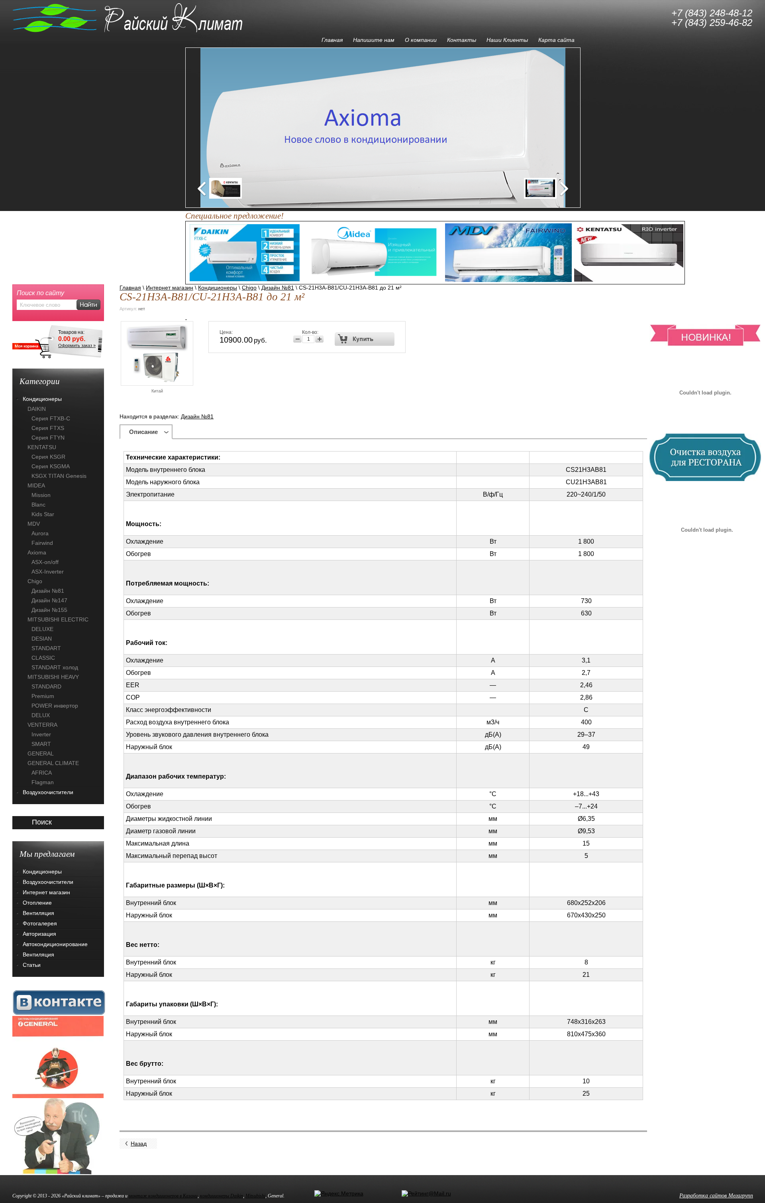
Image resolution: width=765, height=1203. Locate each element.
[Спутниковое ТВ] (58, 1136)
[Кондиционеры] (58, 1056)
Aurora (40, 533)
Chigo (249, 287)
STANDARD (46, 686)
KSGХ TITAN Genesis (58, 476)
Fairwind (42, 543)
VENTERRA (42, 725)
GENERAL (40, 753)
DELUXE (42, 629)
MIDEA (36, 485)
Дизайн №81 (277, 287)
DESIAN (41, 638)
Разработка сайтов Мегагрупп (716, 1196)
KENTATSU (41, 447)
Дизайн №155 (49, 610)
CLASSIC (43, 658)
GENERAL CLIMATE (53, 763)
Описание (143, 431)
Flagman (42, 782)
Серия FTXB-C (50, 418)
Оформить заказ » (77, 345)
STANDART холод (54, 667)
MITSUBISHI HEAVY (53, 677)
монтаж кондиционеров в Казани (163, 1196)
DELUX (40, 715)
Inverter (41, 734)
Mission (41, 495)
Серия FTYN (48, 437)
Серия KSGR (48, 457)
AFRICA (41, 772)
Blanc (38, 504)
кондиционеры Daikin (221, 1196)
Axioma (36, 552)
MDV (33, 524)
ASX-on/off (45, 562)
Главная (130, 287)
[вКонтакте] (59, 1002)
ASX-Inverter (47, 571)
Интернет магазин (169, 287)
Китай (157, 391)
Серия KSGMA (50, 466)
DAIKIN (36, 409)
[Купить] (365, 339)
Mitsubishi (255, 1196)
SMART (41, 744)
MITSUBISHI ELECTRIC (57, 619)
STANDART (46, 648)
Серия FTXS (47, 428)
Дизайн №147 (49, 600)
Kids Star (42, 514)
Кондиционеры (217, 287)
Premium (42, 696)
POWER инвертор (54, 705)
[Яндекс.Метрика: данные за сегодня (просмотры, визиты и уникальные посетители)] (338, 1193)
